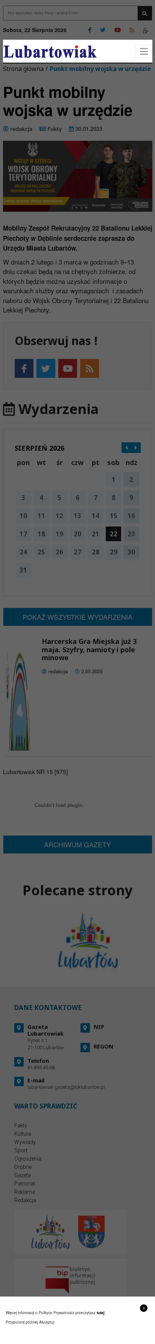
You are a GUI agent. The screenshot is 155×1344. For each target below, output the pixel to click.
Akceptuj (46, 1322)
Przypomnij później (22, 1322)
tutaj (101, 1312)
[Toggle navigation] (143, 51)
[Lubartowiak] (50, 51)
